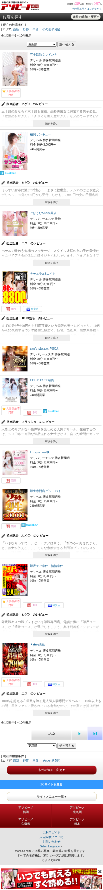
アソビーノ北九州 (77, 810)
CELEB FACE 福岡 (42, 380)
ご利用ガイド (51, 832)
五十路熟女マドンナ (43, 54)
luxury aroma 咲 (40, 452)
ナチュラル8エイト (43, 273)
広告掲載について (52, 837)
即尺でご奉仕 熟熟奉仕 (46, 566)
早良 (35, 29)
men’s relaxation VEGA (44, 348)
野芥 (26, 29)
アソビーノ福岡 (25, 810)
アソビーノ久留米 (25, 822)
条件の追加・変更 (85, 17)
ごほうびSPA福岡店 (43, 213)
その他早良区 (51, 29)
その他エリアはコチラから (87, 8)
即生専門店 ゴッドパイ (45, 491)
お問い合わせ (51, 841)
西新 (16, 29)
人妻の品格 (37, 645)
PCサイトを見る (51, 784)
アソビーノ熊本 (77, 822)
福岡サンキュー (40, 134)
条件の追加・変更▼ (51, 770)
